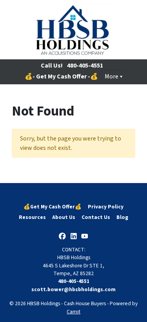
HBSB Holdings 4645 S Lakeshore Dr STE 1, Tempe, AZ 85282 (73, 265)
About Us (63, 217)
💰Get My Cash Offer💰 (53, 206)
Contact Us (96, 217)
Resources (32, 217)
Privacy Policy (105, 206)
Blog (122, 217)
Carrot (73, 311)
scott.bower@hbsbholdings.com (73, 289)
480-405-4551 (85, 65)
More (111, 76)
